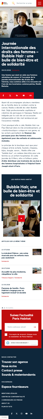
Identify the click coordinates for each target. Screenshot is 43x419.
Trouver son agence (15, 362)
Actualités (9, 308)
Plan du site (7, 406)
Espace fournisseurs (15, 387)
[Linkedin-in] (31, 413)
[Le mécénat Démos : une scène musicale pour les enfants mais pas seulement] (37, 252)
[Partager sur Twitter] (10, 95)
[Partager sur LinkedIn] (17, 95)
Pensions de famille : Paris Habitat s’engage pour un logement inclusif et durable (14, 291)
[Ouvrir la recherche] (13, 3)
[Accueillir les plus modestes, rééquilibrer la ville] (37, 270)
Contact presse (12, 370)
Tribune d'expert (7, 278)
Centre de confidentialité (13, 396)
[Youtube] (26, 413)
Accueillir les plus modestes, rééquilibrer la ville (14, 273)
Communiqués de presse (12, 400)
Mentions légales (9, 393)
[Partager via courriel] (23, 95)
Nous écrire (9, 366)
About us (5, 403)
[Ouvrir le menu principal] (39, 3)
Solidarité (15, 70)
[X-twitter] (17, 413)
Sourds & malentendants (18, 374)
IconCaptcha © (34, 344)
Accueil (2, 308)
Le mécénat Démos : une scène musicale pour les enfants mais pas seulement (15, 255)
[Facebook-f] (12, 413)
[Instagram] (21, 413)
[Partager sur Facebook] (3, 95)
